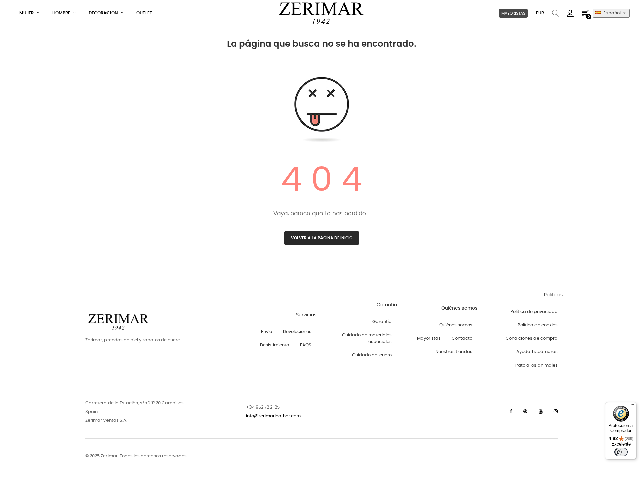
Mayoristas (429, 338)
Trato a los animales (536, 365)
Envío (266, 332)
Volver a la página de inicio (321, 238)
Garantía (382, 322)
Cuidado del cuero (372, 355)
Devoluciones (297, 332)
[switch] (621, 452)
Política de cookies (538, 325)
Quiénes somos (455, 325)
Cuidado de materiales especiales (367, 338)
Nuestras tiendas (453, 352)
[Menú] (632, 406)
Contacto (462, 338)
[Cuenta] (570, 13)
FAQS (305, 345)
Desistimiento (274, 345)
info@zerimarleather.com (273, 416)
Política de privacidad (534, 312)
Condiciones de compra (532, 338)
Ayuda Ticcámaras (537, 352)
